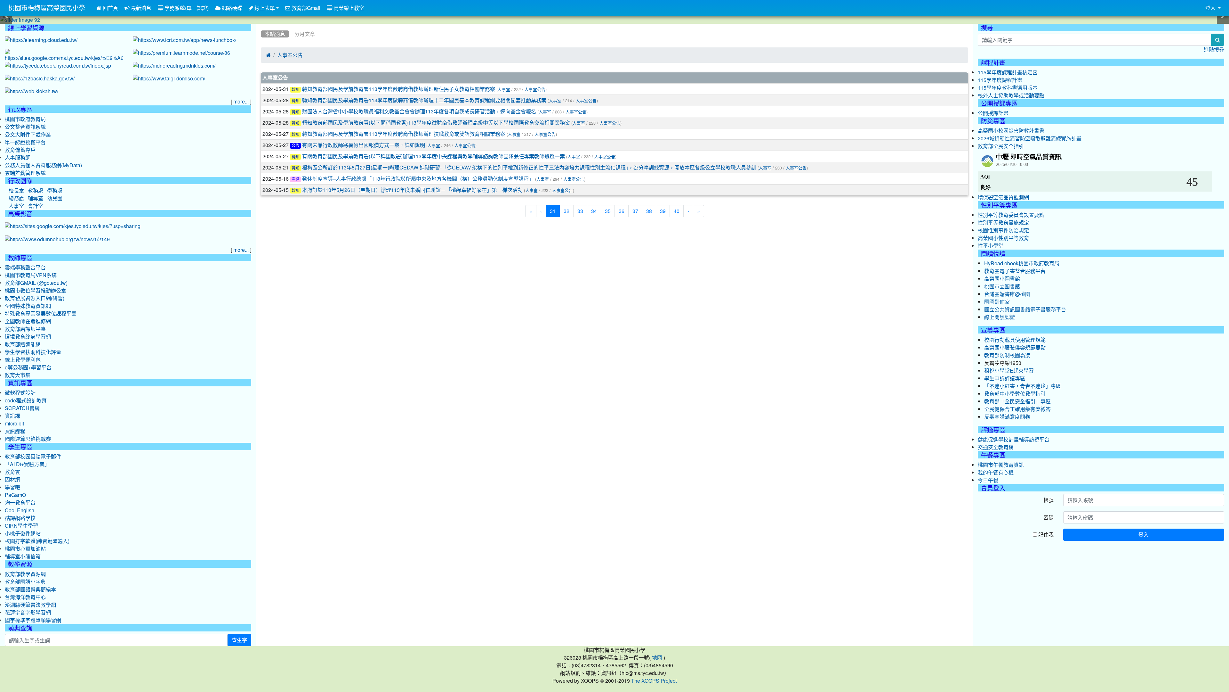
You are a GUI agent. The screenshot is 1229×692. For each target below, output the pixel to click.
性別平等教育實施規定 (1003, 222)
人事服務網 (17, 157)
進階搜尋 (1214, 49)
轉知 (295, 90)
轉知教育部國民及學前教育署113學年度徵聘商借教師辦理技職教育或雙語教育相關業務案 (403, 133)
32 (566, 211)
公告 (295, 146)
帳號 (1048, 500)
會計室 (35, 206)
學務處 (54, 190)
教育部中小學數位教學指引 (1015, 393)
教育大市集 (17, 375)
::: (262, 26)
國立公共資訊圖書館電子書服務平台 (1025, 309)
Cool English (19, 510)
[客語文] (40, 78)
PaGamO (15, 495)
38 (649, 211)
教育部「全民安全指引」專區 (1017, 401)
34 (594, 211)
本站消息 (275, 34)
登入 (1143, 534)
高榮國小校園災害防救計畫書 (1011, 130)
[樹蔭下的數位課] (57, 239)
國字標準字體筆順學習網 (33, 620)
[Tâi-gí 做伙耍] (169, 78)
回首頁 (109, 8)
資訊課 (12, 415)
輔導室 (35, 198)
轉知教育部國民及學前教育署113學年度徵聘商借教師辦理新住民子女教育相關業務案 (398, 89)
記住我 (1045, 534)
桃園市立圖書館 (1002, 286)
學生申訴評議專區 (1004, 378)
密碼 (1048, 517)
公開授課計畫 (993, 113)
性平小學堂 (990, 245)
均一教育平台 (20, 502)
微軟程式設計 (20, 392)
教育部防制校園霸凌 (1007, 355)
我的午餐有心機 (996, 472)
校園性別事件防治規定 (1003, 230)
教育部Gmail (305, 8)
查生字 (239, 640)
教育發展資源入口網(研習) (34, 298)
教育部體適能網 (23, 344)
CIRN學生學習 (21, 525)
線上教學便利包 (23, 359)
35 (608, 211)
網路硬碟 (231, 8)
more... (241, 101)
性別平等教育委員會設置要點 (1011, 215)
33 (580, 211)
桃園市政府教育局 (25, 119)
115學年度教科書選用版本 (1008, 87)
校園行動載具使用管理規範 (1015, 339)
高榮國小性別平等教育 (1003, 238)
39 (663, 211)
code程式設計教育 (26, 400)
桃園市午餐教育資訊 (1001, 464)
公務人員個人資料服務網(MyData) (43, 165)
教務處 (35, 190)
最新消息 (140, 8)
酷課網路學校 (20, 518)
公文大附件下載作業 (28, 134)
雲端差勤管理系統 (25, 173)
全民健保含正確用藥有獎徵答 (1017, 409)
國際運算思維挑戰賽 (28, 438)
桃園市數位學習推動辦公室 (35, 290)
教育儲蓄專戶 (20, 149)
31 (555, 211)
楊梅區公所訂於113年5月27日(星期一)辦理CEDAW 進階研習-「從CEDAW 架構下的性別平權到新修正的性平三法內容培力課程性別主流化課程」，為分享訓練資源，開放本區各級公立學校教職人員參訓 (529, 167)
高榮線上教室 (348, 8)
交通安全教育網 (996, 447)
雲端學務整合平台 (25, 267)
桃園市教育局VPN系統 (31, 275)
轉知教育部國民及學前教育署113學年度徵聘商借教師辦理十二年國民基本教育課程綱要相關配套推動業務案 (424, 100)
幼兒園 (54, 198)
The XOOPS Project (654, 680)
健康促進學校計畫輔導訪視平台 (1013, 439)
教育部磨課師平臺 (25, 329)
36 (621, 211)
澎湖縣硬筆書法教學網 (30, 604)
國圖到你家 (997, 301)
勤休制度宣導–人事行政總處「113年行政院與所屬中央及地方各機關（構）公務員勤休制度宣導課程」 (418, 178)
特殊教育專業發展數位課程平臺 (40, 313)
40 (676, 211)
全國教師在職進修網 (28, 321)
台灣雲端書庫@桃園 (1007, 294)
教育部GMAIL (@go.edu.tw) (36, 282)
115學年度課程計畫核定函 (1008, 72)
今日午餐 (988, 480)
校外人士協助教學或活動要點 (1011, 95)
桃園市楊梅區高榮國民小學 (46, 8)
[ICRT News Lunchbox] (184, 40)
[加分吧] (181, 53)
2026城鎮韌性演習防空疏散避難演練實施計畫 (1029, 138)
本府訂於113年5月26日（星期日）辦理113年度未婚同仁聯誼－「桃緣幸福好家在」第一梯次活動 (412, 190)
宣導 (295, 179)
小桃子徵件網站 (23, 533)
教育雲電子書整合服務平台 (1015, 271)
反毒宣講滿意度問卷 (1007, 416)
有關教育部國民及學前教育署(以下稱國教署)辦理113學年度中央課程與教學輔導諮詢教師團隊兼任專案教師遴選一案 (433, 156)
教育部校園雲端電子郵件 (33, 456)
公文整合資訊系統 (25, 126)
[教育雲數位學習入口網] (41, 40)
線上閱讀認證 (999, 317)
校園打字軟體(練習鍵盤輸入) (37, 541)
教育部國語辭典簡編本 (30, 589)
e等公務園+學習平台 (28, 367)
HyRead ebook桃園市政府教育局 (1021, 263)
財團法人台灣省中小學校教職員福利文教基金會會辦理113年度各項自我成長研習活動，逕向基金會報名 (419, 111)
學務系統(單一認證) (186, 8)
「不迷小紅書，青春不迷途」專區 (1022, 386)
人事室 (504, 89)
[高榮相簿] (73, 226)
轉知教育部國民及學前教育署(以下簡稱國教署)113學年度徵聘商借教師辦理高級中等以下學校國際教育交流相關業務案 (436, 122)
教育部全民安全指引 (1001, 146)
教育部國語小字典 (25, 581)
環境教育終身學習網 (28, 336)
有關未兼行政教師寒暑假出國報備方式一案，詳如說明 (363, 145)
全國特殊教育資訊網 (28, 306)
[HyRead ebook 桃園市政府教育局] (58, 66)
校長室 (16, 190)
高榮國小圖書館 (1002, 278)
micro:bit (14, 423)
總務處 (16, 198)
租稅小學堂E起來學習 (1009, 370)
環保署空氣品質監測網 (1003, 197)
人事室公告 (290, 55)
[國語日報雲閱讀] (174, 66)
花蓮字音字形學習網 (28, 612)
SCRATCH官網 (22, 408)
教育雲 (12, 471)
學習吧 (12, 487)
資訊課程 (15, 431)
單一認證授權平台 (25, 142)
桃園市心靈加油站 (25, 548)
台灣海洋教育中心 (25, 597)
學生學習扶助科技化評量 (33, 352)
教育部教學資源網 (25, 574)
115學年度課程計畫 (1000, 80)
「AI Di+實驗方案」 (27, 464)
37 (635, 211)
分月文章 (304, 34)
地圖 (657, 657)
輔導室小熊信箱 (23, 556)
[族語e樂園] (31, 91)
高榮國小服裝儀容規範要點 (1015, 347)
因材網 (12, 479)
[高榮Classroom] (64, 55)
